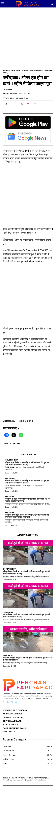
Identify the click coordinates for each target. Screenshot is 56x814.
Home (6, 70)
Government (11, 460)
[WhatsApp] (34, 104)
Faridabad (15, 70)
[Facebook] (15, 104)
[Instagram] (7, 702)
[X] (21, 104)
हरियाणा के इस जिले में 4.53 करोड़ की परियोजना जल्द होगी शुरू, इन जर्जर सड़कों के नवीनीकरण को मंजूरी (27, 463)
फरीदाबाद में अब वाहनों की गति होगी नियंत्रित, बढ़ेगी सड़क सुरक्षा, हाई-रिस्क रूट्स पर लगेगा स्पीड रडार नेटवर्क (27, 516)
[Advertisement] (28, 37)
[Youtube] (16, 702)
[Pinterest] (28, 104)
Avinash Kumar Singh (18, 98)
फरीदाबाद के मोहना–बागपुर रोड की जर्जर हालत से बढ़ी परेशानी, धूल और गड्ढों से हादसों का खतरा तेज (27, 500)
